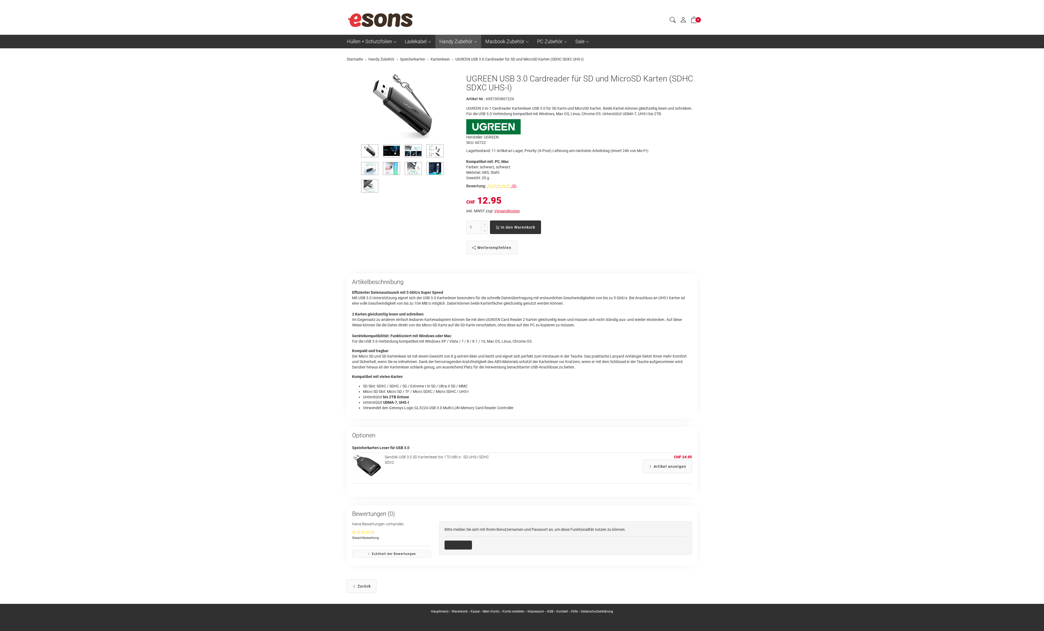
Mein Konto (491, 611)
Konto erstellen (513, 611)
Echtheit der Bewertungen (393, 554)
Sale (580, 41)
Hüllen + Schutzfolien (369, 41)
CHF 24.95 (683, 457)
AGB (550, 611)
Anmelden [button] (460, 545)
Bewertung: (476, 186)
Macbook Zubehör (504, 41)
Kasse (475, 611)
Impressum (535, 611)
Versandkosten (507, 211)
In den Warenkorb (517, 227)
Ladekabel (416, 41)
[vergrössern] (402, 106)
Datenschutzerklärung (597, 611)
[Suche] (673, 20)
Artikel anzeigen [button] (669, 466)
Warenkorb (460, 611)
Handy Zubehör (456, 41)
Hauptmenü (440, 611)
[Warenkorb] (694, 21)
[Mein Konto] (683, 21)
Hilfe (574, 611)
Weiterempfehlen (493, 247)
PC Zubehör (550, 41)
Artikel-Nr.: (475, 99)
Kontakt (562, 611)
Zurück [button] (363, 586)
